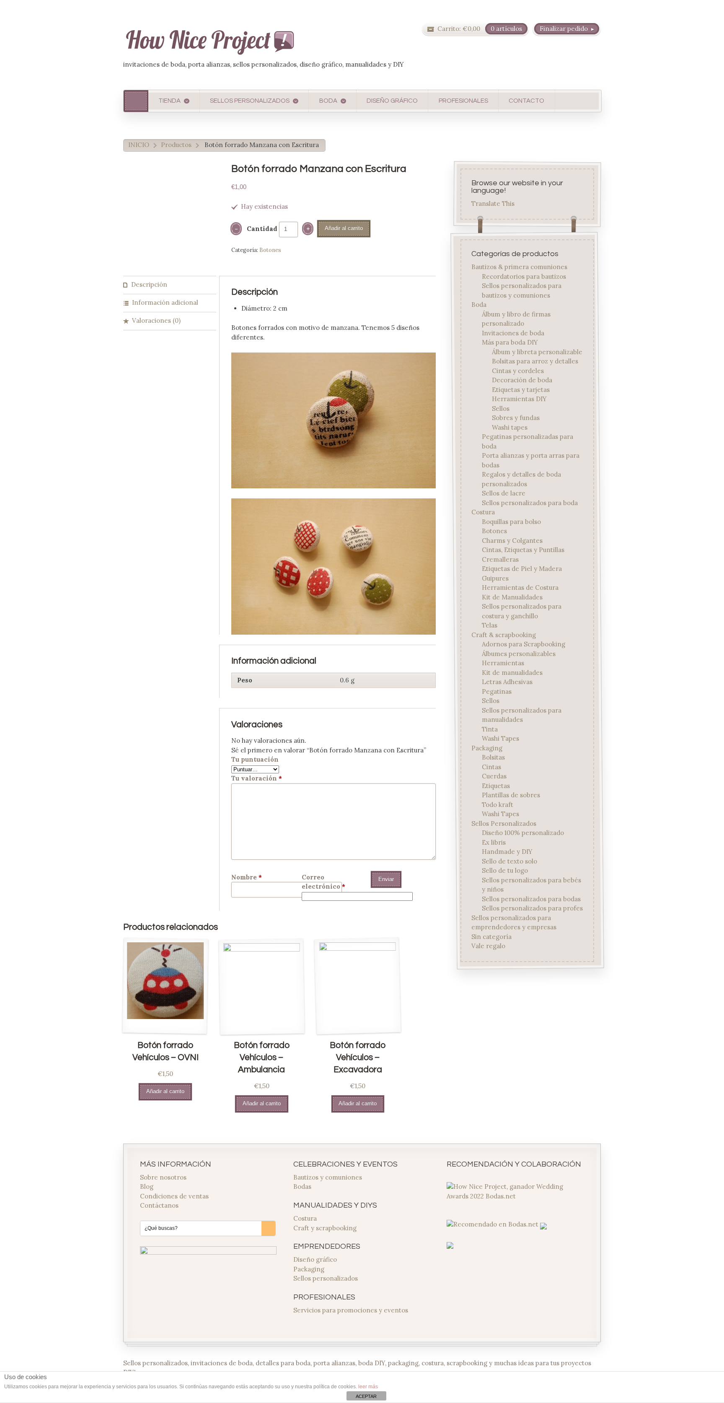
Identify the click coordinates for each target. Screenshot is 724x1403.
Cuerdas (494, 777)
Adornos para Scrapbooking (523, 644)
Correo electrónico (323, 882)
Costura (483, 512)
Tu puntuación (255, 759)
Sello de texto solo (509, 861)
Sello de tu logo (505, 871)
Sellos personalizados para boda (530, 503)
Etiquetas (496, 786)
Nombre (246, 877)
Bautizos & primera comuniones (520, 267)
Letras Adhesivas (507, 682)
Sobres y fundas (516, 418)
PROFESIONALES (463, 101)
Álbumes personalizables (519, 654)
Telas (489, 626)
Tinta (490, 729)
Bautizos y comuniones (327, 1177)
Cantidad (262, 229)
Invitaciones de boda (513, 333)
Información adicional (165, 302)
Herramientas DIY (519, 399)
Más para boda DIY (510, 343)
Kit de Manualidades (512, 597)
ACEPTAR (366, 1396)
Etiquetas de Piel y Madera (522, 569)
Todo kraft (497, 805)
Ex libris (494, 842)
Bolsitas (493, 758)
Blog (146, 1186)
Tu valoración (256, 778)
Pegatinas (497, 691)
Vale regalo (489, 946)
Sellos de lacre (503, 494)
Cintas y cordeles (518, 371)
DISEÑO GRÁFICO (392, 101)
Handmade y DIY (507, 852)
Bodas (302, 1186)
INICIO (138, 145)
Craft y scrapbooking (325, 1228)
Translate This (493, 204)
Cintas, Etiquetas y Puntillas (523, 550)
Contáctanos (159, 1205)
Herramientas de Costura (520, 588)
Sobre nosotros (163, 1177)
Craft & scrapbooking (504, 635)
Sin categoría (492, 937)
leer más (368, 1387)
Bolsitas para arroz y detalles (535, 362)
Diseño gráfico (315, 1259)
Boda (479, 305)
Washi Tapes (500, 739)
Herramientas (503, 663)
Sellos (500, 408)
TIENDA (169, 101)
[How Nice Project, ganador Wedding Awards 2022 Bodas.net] (515, 1196)
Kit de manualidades (512, 673)
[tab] (169, 285)
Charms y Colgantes (512, 541)
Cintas (491, 767)
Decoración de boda (522, 380)
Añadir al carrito (344, 228)
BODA (328, 101)
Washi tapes (509, 427)
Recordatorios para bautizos (524, 276)
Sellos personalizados (325, 1278)
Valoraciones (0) (156, 320)
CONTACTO (526, 101)
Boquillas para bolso (511, 522)
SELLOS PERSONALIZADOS (250, 101)
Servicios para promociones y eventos (350, 1310)
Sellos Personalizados (504, 823)
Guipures (495, 578)
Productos (176, 145)
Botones (270, 250)
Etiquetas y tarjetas (521, 390)
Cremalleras (500, 559)
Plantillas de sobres (511, 795)
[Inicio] (136, 101)
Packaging (487, 748)
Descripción (149, 284)
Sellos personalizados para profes (532, 909)
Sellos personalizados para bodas (531, 899)
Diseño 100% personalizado (523, 833)
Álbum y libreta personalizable (537, 352)
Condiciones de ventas (174, 1196)
